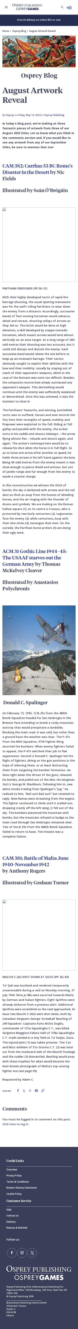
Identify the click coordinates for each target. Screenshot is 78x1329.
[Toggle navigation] (6, 7)
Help (8, 1209)
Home (5, 31)
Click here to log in (15, 1124)
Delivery (11, 1221)
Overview (11, 1169)
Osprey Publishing (54, 115)
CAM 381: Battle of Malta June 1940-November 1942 (35, 861)
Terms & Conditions (17, 1181)
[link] (18, 1090)
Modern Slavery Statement (21, 1187)
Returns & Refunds (16, 1227)
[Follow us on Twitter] (32, 1253)
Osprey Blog (19, 31)
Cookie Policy (14, 1194)
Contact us (12, 1215)
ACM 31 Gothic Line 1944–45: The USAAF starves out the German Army (34, 557)
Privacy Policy (14, 1175)
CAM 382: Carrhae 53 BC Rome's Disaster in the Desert (37, 168)
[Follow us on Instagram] (22, 1253)
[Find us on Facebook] (12, 1253)
